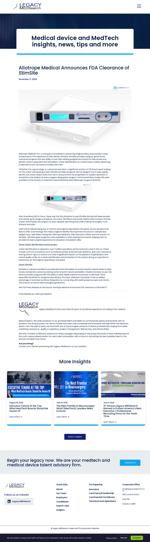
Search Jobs (62, 505)
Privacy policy (111, 538)
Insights (60, 510)
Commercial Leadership (101, 493)
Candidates (62, 501)
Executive (94, 489)
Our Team (61, 493)
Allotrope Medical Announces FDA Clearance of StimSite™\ (80, 287)
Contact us (24, 346)
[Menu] (139, 6)
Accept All (137, 538)
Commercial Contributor (102, 497)
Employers (61, 497)
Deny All (123, 538)
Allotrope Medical (43, 294)
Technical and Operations (102, 501)
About (59, 489)
